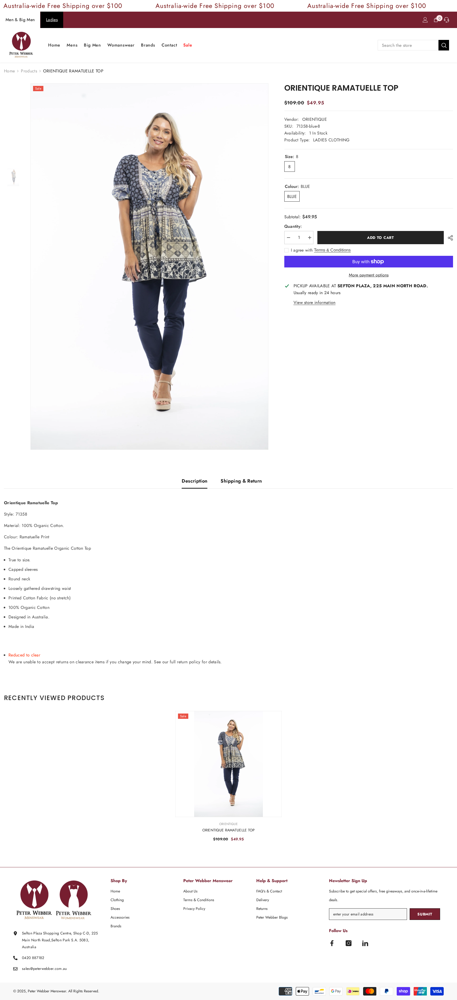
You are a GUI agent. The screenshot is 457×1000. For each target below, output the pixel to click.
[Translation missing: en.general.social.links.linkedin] (365, 943)
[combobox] (408, 45)
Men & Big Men (20, 20)
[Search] (413, 45)
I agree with (302, 250)
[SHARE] (448, 238)
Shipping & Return (241, 481)
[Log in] (425, 19)
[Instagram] (348, 943)
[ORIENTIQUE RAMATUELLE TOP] (228, 764)
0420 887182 (33, 957)
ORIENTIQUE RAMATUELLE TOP (228, 830)
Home (9, 71)
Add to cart (380, 237)
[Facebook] (332, 943)
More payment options (369, 275)
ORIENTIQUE (314, 119)
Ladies (52, 20)
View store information (315, 302)
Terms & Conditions (332, 250)
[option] (149, 267)
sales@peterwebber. (38, 968)
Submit (424, 914)
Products (29, 71)
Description (194, 481)
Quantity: (293, 226)
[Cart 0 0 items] (435, 19)
